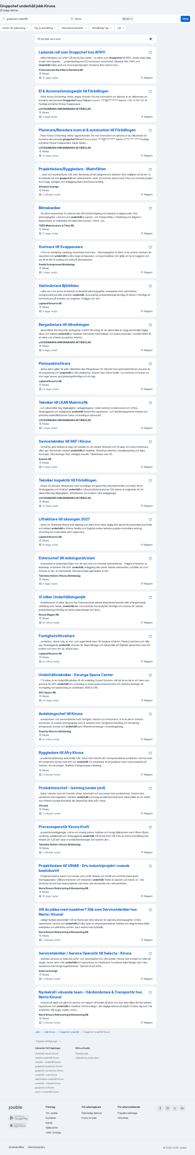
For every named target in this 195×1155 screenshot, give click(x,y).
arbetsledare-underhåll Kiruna (49, 1079)
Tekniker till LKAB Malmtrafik (63, 402)
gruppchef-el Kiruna (44, 1087)
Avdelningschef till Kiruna (61, 713)
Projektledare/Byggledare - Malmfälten (72, 169)
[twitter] (175, 1108)
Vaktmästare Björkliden (59, 285)
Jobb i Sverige (53, 1132)
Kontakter (51, 1117)
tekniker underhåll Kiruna (47, 1058)
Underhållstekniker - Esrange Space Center (76, 675)
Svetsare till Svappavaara (61, 247)
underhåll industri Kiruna (46, 1053)
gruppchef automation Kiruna (49, 1070)
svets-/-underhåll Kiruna (46, 1092)
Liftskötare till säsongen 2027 (64, 519)
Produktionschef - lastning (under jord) (72, 788)
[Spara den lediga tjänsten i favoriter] (150, 53)
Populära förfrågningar (46, 1041)
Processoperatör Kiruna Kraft (64, 827)
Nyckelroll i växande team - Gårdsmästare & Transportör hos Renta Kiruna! (90, 994)
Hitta (185, 18)
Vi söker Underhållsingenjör (62, 597)
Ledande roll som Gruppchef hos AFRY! (72, 52)
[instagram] (168, 1108)
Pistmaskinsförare (54, 363)
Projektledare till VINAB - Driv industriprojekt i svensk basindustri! (84, 868)
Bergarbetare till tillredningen (64, 324)
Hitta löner (123, 1117)
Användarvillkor (16, 1147)
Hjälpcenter (52, 1127)
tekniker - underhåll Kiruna (47, 1062)
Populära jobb (81, 1053)
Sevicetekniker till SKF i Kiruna (65, 441)
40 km (125, 18)
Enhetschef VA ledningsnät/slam (67, 558)
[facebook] (160, 1108)
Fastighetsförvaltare (57, 636)
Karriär (49, 1122)
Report (148, 77)
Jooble (182, 1147)
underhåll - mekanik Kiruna (48, 1083)
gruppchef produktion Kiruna (48, 1066)
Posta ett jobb (89, 1117)
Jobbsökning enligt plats (87, 1058)
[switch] (151, 38)
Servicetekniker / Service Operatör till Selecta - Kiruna (85, 953)
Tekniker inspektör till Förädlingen (68, 480)
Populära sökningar (127, 1113)
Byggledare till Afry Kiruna (61, 752)
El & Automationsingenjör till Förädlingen (73, 91)
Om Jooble (51, 1113)
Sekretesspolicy (36, 1147)
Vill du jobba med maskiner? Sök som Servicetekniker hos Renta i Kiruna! (88, 912)
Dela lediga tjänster (92, 1113)
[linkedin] (182, 1108)
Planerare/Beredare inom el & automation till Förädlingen (87, 130)
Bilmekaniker (50, 208)
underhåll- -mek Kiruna (46, 1075)
